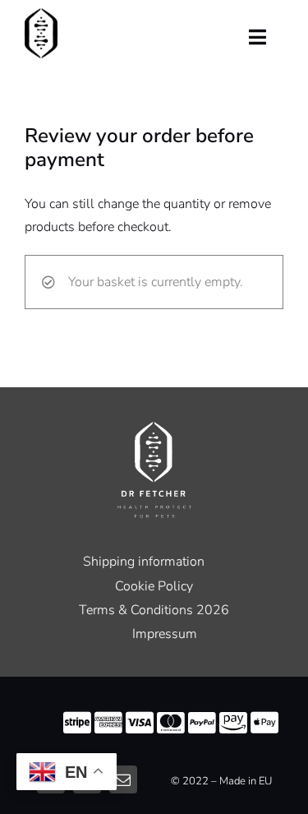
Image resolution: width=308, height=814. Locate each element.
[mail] (123, 779)
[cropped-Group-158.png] (41, 15)
